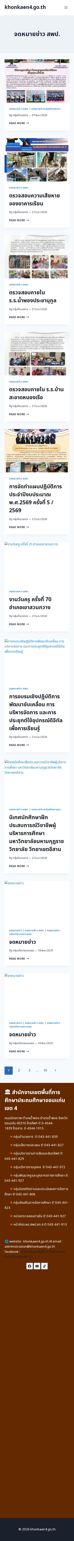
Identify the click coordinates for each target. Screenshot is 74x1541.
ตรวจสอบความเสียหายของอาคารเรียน (34, 200)
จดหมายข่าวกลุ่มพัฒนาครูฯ (46, 809)
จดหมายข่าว (15, 930)
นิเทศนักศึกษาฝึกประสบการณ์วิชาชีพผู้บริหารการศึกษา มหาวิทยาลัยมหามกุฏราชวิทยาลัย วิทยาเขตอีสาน (36, 833)
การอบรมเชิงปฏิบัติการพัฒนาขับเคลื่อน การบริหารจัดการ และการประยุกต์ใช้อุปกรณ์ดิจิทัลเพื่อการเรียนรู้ (36, 713)
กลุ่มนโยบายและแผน (23, 951)
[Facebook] (29, 1266)
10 (45, 1070)
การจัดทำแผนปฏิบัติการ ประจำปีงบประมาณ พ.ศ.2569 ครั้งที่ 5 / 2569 (35, 499)
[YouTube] (37, 1266)
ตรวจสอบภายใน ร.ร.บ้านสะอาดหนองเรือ (36, 394)
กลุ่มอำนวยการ (20, 115)
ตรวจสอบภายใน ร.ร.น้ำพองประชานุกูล (33, 297)
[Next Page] (56, 1071)
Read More (17, 123)
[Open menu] (65, 7)
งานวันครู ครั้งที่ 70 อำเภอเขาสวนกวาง (30, 603)
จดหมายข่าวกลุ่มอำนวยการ (46, 109)
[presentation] (37, 81)
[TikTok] (44, 1266)
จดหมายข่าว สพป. (18, 109)
